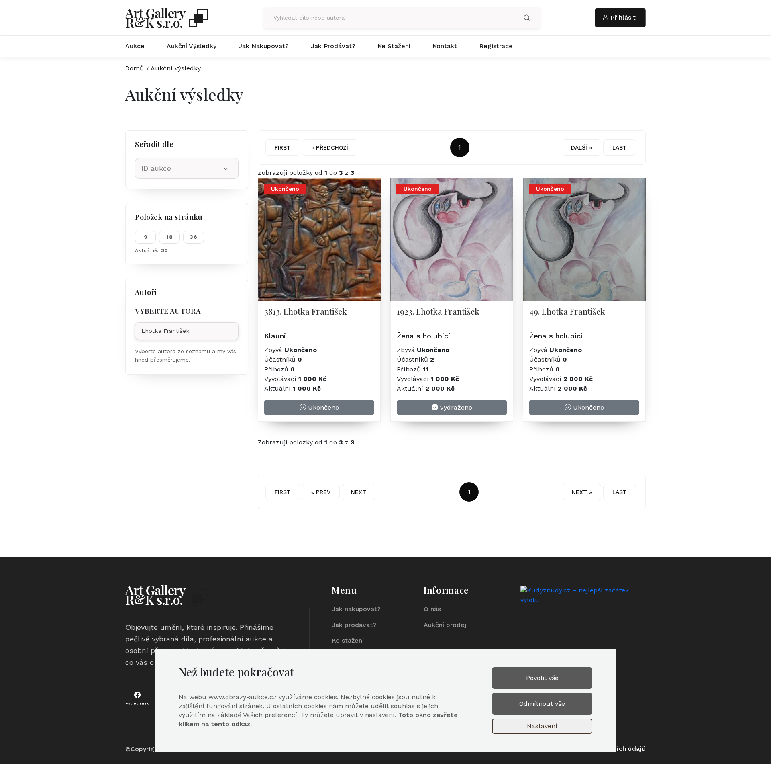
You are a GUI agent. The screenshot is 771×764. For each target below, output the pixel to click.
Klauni (275, 336)
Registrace (496, 46)
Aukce (135, 46)
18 (169, 237)
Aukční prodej (445, 625)
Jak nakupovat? (264, 46)
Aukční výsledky (191, 46)
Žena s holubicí (423, 336)
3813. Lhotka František (305, 311)
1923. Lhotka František (438, 311)
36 (193, 237)
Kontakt (444, 46)
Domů (134, 68)
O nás (432, 609)
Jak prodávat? (333, 46)
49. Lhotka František (567, 311)
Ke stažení (393, 46)
